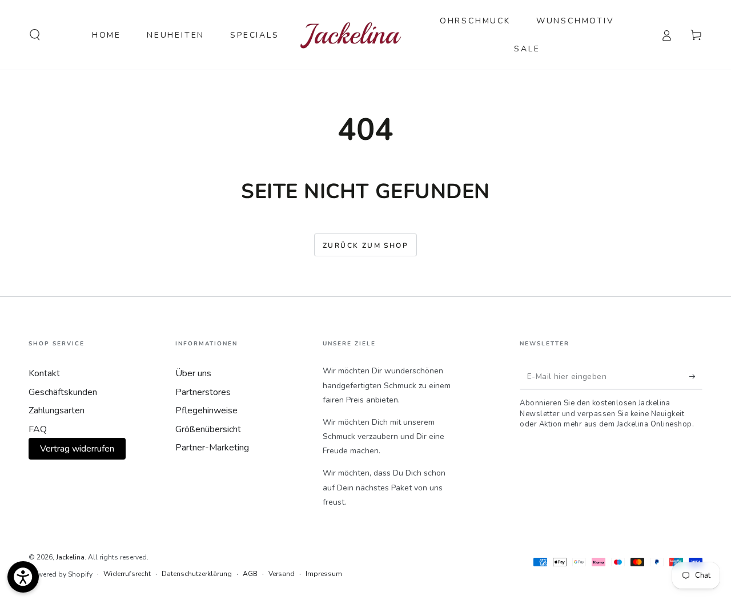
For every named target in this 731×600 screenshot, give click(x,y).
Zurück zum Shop (365, 245)
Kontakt (44, 373)
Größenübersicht (208, 429)
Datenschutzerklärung (197, 573)
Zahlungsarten (57, 410)
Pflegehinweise (206, 410)
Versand (281, 573)
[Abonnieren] (695, 376)
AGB (250, 573)
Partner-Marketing (212, 447)
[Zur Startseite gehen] (351, 35)
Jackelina (70, 557)
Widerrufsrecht (127, 573)
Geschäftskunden (63, 392)
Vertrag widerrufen (77, 448)
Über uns (193, 373)
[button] (35, 34)
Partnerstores (203, 392)
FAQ (38, 429)
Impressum (324, 573)
